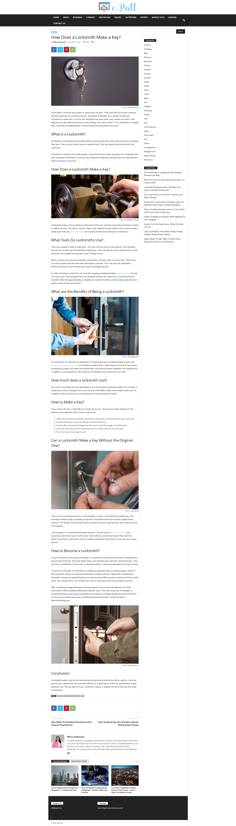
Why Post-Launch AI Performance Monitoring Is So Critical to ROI (164, 181)
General (147, 78)
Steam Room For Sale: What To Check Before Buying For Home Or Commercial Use (162, 240)
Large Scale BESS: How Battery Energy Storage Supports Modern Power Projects (163, 233)
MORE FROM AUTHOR (79, 761)
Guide (59, 29)
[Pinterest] (66, 49)
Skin (146, 123)
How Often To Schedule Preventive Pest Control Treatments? (71, 723)
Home (56, 17)
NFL (145, 102)
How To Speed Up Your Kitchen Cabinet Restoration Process (118, 723)
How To (66, 696)
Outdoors (131, 17)
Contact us (59, 23)
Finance (90, 17)
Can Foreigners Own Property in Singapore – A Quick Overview (64, 789)
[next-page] (137, 761)
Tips (146, 139)
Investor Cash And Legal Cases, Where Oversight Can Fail (163, 225)
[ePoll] (118, 7)
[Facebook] (54, 49)
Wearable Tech (150, 152)
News (66, 17)
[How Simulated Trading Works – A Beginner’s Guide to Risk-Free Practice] (95, 775)
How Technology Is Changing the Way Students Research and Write (163, 173)
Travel (117, 17)
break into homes (118, 532)
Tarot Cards (148, 135)
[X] (60, 49)
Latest (146, 94)
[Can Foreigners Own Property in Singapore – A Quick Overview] (65, 775)
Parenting (148, 111)
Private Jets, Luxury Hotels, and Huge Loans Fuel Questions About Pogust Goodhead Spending (164, 203)
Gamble (147, 70)
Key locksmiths (77, 232)
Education (104, 17)
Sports (144, 17)
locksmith (79, 696)
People (147, 115)
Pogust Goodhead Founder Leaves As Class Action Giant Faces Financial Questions (164, 210)
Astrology (148, 49)
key (73, 696)
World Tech (158, 17)
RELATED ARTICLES (60, 761)
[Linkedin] (68, 753)
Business (77, 17)
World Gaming (149, 156)
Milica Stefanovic (59, 42)
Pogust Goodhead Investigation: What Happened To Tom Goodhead (164, 218)
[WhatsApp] (73, 49)
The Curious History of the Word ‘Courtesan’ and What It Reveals (163, 196)
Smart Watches (150, 127)
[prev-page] (134, 761)
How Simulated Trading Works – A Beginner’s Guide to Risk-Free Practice (94, 790)
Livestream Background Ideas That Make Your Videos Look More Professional (162, 188)
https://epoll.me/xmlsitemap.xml (110, 808)
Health (146, 86)
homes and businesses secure (64, 365)
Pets (146, 119)
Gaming (172, 17)
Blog (146, 53)
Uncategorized (149, 147)
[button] (184, 20)
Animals (147, 45)
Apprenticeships (123, 273)
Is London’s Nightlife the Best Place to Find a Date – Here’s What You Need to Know (123, 790)
